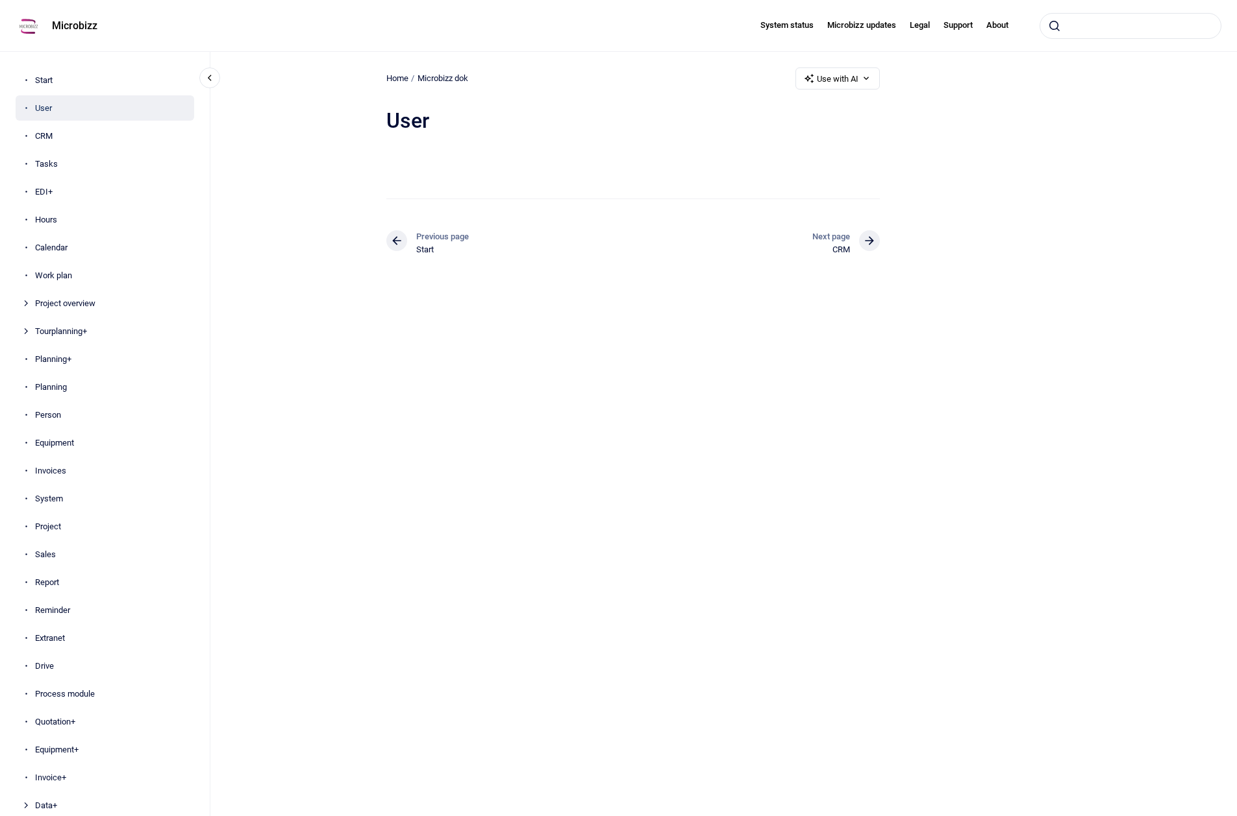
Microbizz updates (861, 25)
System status (787, 25)
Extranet (50, 638)
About (997, 25)
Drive (44, 666)
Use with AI (837, 79)
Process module (65, 694)
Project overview (65, 303)
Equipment (54, 443)
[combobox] (1130, 26)
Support (958, 25)
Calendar (51, 247)
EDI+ (44, 192)
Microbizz (74, 25)
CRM (44, 136)
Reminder (52, 610)
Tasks (46, 164)
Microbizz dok (443, 78)
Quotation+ (55, 721)
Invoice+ (50, 777)
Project (48, 526)
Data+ (46, 805)
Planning (51, 387)
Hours (46, 219)
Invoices (50, 470)
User (43, 108)
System (49, 498)
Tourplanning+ (61, 331)
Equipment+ (57, 749)
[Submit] (1054, 26)
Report (47, 582)
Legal (920, 25)
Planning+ (53, 359)
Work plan (53, 275)
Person (48, 415)
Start (44, 80)
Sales (45, 554)
